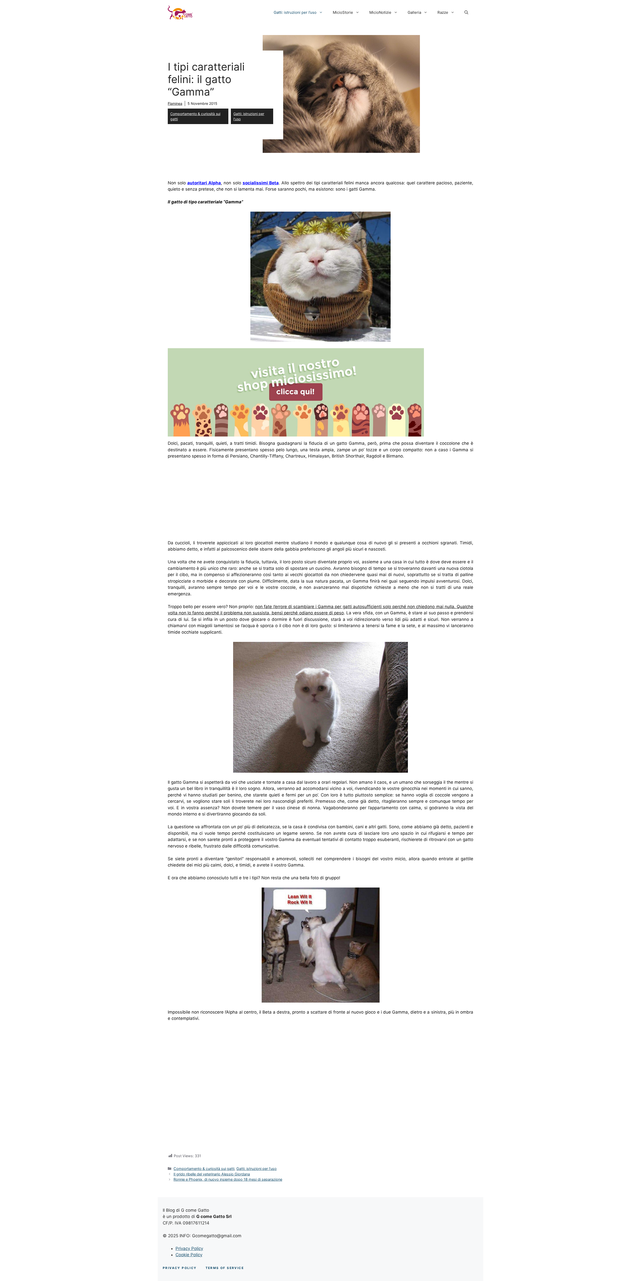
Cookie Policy (189, 1254)
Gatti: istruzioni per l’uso (295, 12)
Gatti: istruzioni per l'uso (248, 116)
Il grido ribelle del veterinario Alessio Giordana (212, 1174)
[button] (466, 12)
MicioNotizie (380, 12)
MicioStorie (343, 12)
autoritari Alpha (204, 182)
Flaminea (175, 103)
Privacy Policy (189, 1248)
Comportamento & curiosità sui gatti (195, 116)
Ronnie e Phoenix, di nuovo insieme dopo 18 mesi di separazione (228, 1179)
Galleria (414, 12)
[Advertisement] (210, 501)
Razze (442, 12)
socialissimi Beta (261, 182)
